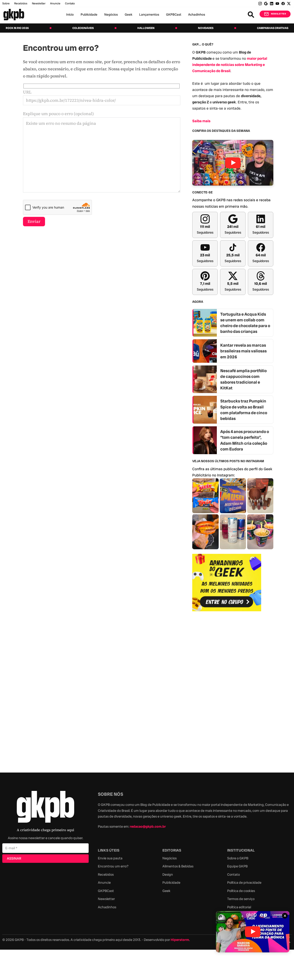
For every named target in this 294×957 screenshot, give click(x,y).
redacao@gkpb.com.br (148, 826)
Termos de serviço (240, 899)
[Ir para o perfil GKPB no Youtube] (277, 3)
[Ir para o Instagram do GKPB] (260, 3)
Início (70, 14)
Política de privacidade (244, 882)
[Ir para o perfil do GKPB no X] (289, 3)
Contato (233, 874)
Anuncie (55, 3)
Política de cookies (241, 891)
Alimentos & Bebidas (177, 866)
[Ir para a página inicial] (13, 14)
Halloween (146, 28)
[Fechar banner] (285, 915)
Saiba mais (201, 121)
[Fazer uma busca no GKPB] (251, 15)
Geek (128, 14)
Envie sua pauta (110, 858)
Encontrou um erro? (113, 866)
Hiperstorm (180, 939)
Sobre (6, 3)
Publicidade (89, 14)
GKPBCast (173, 14)
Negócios (111, 14)
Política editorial (239, 907)
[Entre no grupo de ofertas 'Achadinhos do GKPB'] (226, 582)
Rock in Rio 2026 (17, 28)
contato (70, 3)
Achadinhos (196, 14)
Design (167, 874)
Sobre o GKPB (237, 858)
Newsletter (38, 3)
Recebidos (20, 3)
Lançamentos (149, 14)
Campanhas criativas (272, 28)
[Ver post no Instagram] (205, 495)
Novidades (205, 28)
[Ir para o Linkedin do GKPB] (271, 3)
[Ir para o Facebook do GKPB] (283, 3)
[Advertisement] (226, 689)
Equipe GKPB (237, 866)
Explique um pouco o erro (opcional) (58, 113)
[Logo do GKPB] (45, 808)
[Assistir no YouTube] (232, 162)
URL (27, 92)
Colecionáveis (83, 28)
